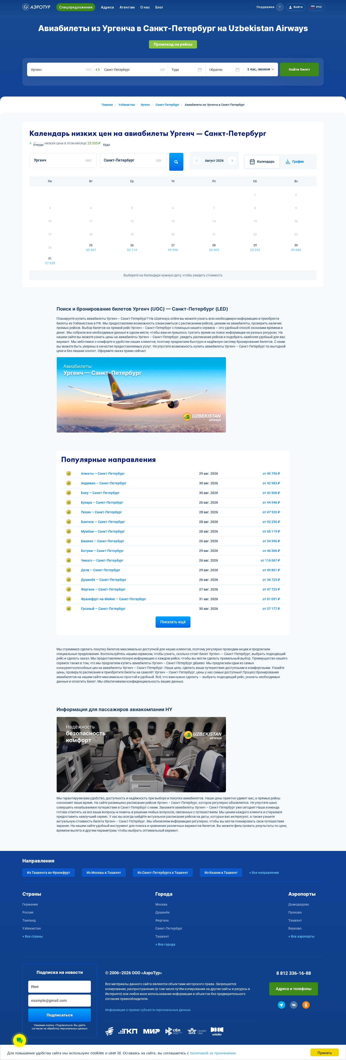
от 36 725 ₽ (271, 580)
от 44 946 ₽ (271, 502)
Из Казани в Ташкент (221, 872)
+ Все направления (264, 872)
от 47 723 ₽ (271, 589)
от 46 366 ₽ (271, 551)
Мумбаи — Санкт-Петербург (103, 531)
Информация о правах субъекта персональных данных (148, 1010)
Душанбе (162, 912)
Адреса (107, 7)
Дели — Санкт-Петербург (100, 570)
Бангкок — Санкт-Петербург (103, 522)
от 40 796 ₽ (271, 473)
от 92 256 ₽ (271, 522)
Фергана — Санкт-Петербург (103, 589)
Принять (325, 1052)
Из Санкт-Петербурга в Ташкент (162, 872)
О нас (145, 7)
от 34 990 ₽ (271, 541)
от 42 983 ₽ (271, 483)
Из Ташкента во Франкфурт (48, 872)
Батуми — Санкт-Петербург (102, 551)
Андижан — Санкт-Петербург (103, 483)
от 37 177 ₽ (271, 609)
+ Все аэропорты (301, 936)
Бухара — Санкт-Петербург (102, 502)
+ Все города (165, 944)
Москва (161, 904)
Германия (30, 904)
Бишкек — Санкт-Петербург (102, 541)
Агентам (127, 7)
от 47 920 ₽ (271, 512)
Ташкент (162, 936)
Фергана (162, 920)
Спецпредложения (76, 7)
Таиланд (29, 920)
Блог (159, 7)
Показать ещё (173, 622)
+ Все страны (32, 936)
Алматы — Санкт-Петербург (103, 473)
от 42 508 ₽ (271, 493)
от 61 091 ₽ (271, 599)
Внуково (295, 928)
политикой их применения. (213, 1053)
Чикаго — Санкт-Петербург (102, 560)
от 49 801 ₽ (271, 570)
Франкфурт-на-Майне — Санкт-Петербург (113, 599)
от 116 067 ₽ (270, 560)
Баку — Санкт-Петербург (100, 493)
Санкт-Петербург (168, 928)
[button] (270, 7)
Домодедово (298, 904)
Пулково (295, 912)
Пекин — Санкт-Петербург (101, 512)
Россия (27, 912)
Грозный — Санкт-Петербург (103, 609)
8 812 (293, 973)
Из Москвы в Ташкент (104, 872)
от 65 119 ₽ (271, 531)
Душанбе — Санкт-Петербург (103, 580)
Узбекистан (31, 928)
